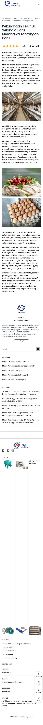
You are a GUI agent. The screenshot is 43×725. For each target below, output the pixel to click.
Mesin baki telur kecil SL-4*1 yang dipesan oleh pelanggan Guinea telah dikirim (20, 421)
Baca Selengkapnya (21, 341)
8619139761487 (7, 672)
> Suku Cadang (7, 654)
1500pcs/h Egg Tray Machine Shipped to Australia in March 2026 (19, 399)
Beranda (5, 18)
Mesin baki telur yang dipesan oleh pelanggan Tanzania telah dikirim (17, 414)
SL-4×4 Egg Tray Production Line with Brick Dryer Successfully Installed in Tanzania (20, 392)
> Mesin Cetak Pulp (9, 651)
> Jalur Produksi (7, 647)
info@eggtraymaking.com (12, 682)
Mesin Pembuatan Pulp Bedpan (15, 361)
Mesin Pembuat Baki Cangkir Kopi (16, 375)
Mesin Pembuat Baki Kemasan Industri (18, 366)
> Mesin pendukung (9, 658)
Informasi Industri (16, 18)
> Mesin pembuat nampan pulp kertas (16, 644)
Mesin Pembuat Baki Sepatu (14, 379)
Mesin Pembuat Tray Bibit (13, 370)
